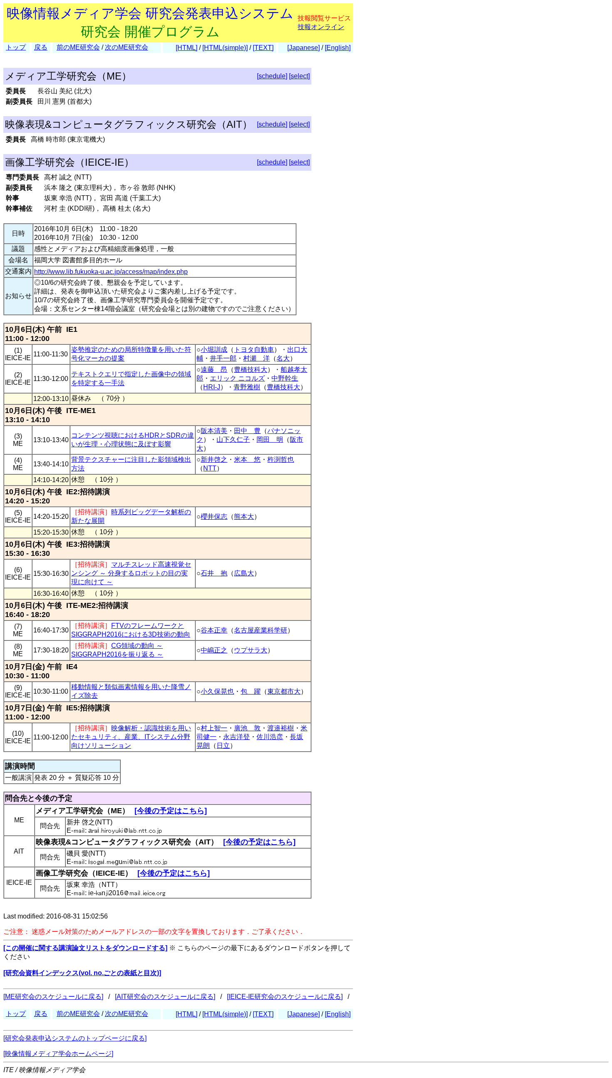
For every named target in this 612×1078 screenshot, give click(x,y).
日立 (223, 745)
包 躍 (251, 691)
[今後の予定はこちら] (170, 811)
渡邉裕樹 (280, 728)
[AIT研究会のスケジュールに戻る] (165, 996)
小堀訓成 (214, 349)
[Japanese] (303, 47)
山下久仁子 (233, 439)
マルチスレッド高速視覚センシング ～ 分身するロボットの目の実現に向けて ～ (131, 573)
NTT (209, 468)
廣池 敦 (247, 728)
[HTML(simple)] (225, 47)
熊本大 (244, 516)
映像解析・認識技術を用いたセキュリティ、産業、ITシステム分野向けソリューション (131, 736)
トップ (16, 47)
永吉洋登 (236, 736)
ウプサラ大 (250, 650)
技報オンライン (321, 26)
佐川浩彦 (269, 736)
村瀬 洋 (256, 358)
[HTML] (186, 47)
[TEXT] (263, 47)
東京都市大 (284, 691)
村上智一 (214, 728)
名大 (283, 358)
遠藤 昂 (214, 369)
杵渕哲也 (280, 459)
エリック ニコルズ (237, 378)
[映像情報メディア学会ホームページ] (58, 1053)
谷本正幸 (214, 630)
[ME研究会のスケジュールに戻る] (53, 996)
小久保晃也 (217, 691)
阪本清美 (214, 430)
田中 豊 (247, 430)
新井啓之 (214, 459)
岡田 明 (269, 439)
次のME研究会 (126, 47)
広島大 (244, 573)
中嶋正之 (214, 650)
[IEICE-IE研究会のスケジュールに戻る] (285, 996)
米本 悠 (247, 459)
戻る (40, 47)
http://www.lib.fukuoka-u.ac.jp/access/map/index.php (111, 271)
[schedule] (272, 76)
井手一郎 (223, 358)
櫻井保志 (214, 516)
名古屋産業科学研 (260, 630)
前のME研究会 (78, 47)
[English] (338, 47)
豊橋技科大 (250, 369)
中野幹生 (284, 378)
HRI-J (211, 387)
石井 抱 (214, 573)
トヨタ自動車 (254, 349)
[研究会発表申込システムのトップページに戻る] (75, 1038)
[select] (299, 76)
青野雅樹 (247, 387)
